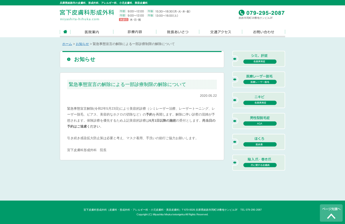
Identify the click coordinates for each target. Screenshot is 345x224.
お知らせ (82, 44)
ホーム (67, 44)
